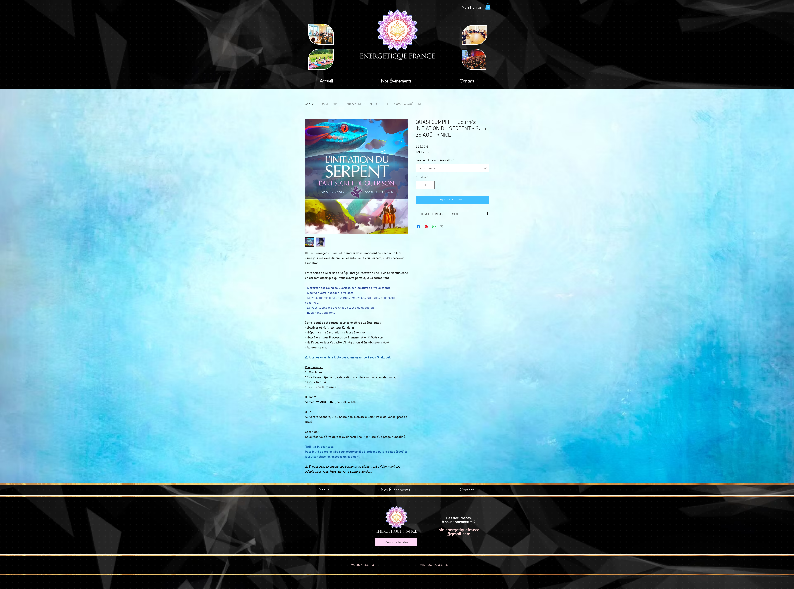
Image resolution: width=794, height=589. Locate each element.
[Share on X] (441, 226)
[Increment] (431, 185)
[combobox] (452, 168)
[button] (487, 6)
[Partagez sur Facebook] (418, 226)
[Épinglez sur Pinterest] (426, 226)
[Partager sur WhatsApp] (434, 226)
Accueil (310, 104)
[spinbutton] (425, 185)
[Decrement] (418, 185)
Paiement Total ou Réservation (435, 160)
